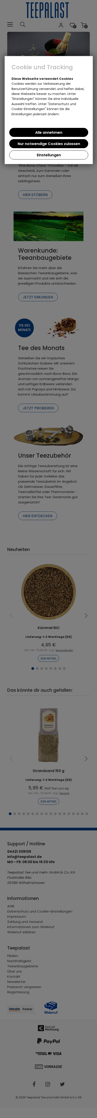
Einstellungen (49, 155)
